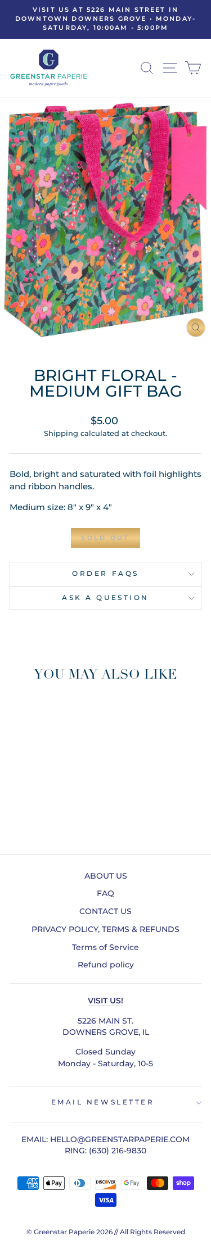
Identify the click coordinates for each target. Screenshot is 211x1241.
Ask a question (105, 598)
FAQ (105, 893)
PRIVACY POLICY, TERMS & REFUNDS (105, 929)
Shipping (61, 433)
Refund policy (106, 964)
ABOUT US (105, 875)
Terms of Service (105, 947)
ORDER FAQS (105, 574)
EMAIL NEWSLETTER (103, 1102)
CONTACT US (105, 911)
